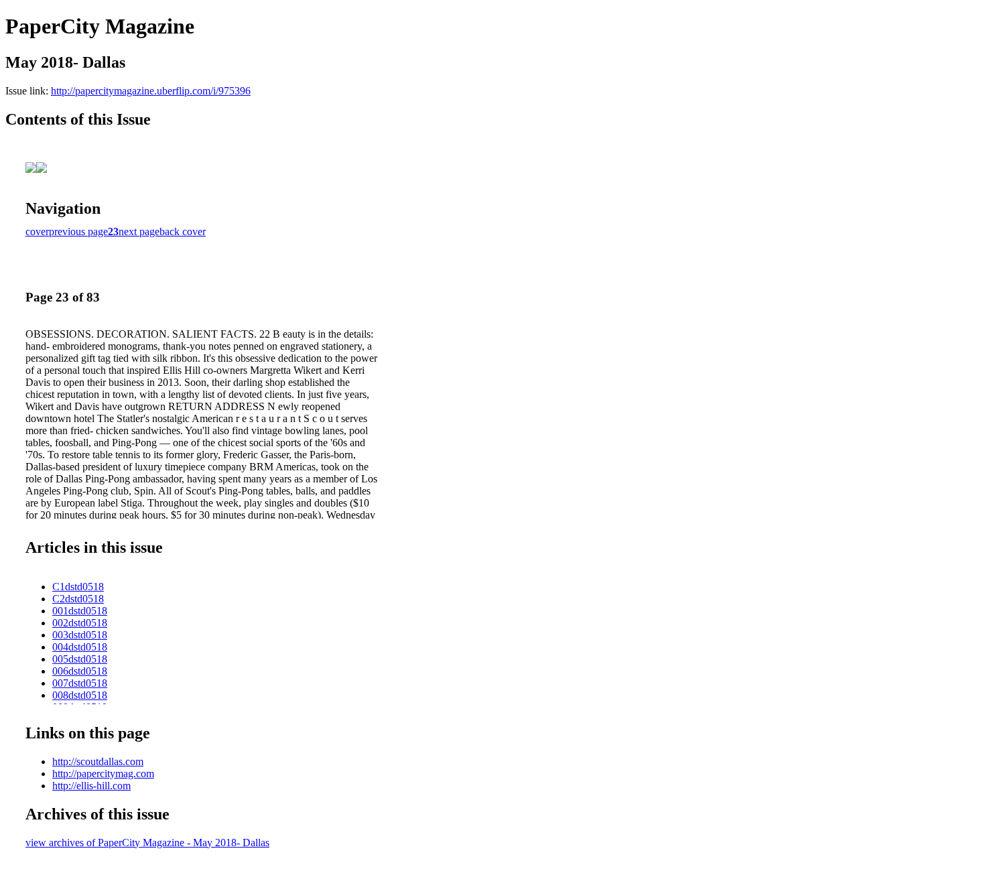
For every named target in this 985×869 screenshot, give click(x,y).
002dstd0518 (79, 622)
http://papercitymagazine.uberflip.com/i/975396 (151, 90)
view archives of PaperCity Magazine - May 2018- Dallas (147, 842)
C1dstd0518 (78, 586)
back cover (182, 231)
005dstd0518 (79, 659)
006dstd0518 (79, 671)
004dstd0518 (79, 647)
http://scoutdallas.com (97, 761)
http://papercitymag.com (103, 773)
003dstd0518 (79, 635)
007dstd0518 (79, 683)
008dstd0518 (79, 695)
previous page (78, 231)
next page (139, 231)
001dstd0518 (79, 610)
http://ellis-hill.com (91, 785)
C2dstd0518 (78, 598)
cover (37, 231)
